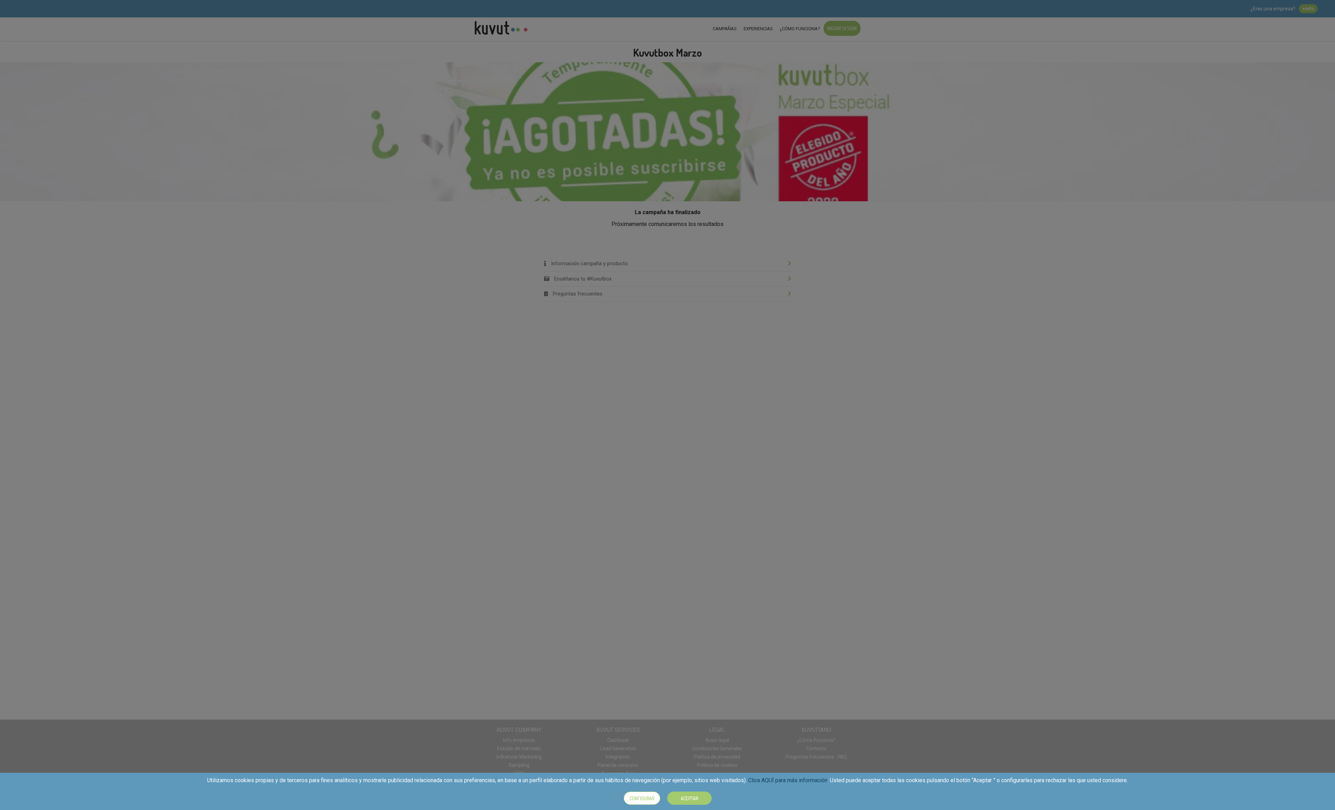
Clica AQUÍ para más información (787, 780)
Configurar (642, 798)
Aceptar (689, 798)
